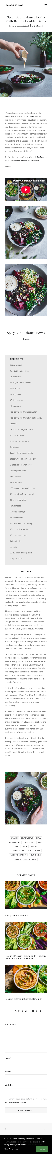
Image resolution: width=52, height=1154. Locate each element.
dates (40, 842)
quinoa (18, 859)
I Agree (42, 1149)
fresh (25, 846)
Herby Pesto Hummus (16, 915)
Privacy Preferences (11, 1149)
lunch (37, 851)
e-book (35, 116)
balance (14, 838)
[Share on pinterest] (22, 1011)
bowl (38, 838)
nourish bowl (35, 855)
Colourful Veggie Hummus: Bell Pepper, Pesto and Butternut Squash (25, 957)
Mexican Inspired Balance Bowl (26, 160)
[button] (46, 5)
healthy (34, 846)
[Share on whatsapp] (29, 1011)
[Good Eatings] (14, 5)
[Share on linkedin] (26, 1011)
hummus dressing (18, 851)
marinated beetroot (18, 855)
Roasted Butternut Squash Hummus (23, 998)
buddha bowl (14, 842)
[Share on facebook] (12, 1011)
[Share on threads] (19, 1011)
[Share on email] (39, 1011)
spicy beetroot (30, 859)
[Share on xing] (36, 1011)
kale (30, 851)
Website (9, 1085)
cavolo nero (29, 842)
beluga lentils (27, 838)
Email (8, 1071)
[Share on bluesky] (33, 1011)
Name (8, 1058)
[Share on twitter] (15, 1011)
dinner (16, 846)
